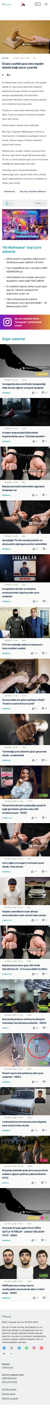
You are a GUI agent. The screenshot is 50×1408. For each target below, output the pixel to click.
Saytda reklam (9, 1389)
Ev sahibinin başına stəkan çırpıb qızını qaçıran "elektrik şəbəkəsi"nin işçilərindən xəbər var (26, 290)
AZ (37, 4)
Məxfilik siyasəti (10, 1398)
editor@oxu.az (9, 1378)
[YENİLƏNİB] (25, 360)
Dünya (5, 1028)
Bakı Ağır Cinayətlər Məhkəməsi (33, 191)
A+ (9, 75)
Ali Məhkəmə (9, 191)
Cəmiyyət (7, 818)
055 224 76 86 (9, 1381)
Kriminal (6, 393)
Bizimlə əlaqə (8, 1394)
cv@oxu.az (7, 1367)
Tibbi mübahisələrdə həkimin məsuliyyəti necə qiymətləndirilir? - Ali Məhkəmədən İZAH (26, 303)
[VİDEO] (25, 782)
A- (3, 75)
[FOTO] (25, 1149)
